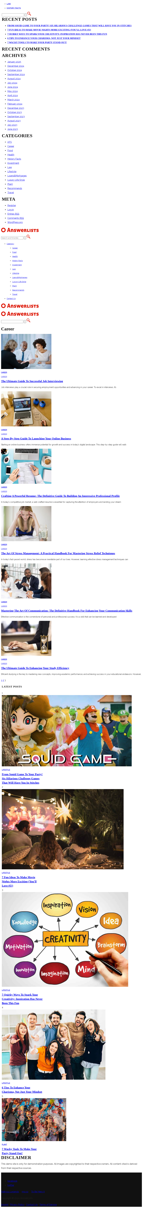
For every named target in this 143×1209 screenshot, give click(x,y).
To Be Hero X (38, 1191)
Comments (15, 218)
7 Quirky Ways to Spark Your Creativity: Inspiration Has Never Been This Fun (57, 34)
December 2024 (15, 66)
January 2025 (14, 61)
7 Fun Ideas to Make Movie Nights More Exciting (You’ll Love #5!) (49, 30)
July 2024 (12, 83)
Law (9, 4)
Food (10, 150)
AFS (9, 142)
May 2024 (12, 91)
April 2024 (12, 95)
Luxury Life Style (16, 180)
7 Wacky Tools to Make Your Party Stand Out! (37, 42)
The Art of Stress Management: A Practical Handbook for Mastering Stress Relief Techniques (58, 553)
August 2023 (14, 120)
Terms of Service (48, 1204)
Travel (10, 192)
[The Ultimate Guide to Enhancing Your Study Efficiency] (26, 655)
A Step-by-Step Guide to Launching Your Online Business (36, 438)
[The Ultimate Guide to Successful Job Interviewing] (26, 368)
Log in (10, 209)
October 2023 (14, 112)
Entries (13, 214)
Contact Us (11, 298)
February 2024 (14, 104)
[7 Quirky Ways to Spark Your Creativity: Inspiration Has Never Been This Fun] (65, 986)
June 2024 (12, 87)
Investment (13, 163)
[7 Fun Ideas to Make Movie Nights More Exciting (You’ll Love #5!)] (63, 868)
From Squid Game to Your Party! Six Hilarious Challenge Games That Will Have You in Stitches (69, 25)
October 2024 (14, 70)
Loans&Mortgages (17, 175)
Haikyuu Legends (10, 1191)
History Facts (14, 8)
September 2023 (16, 116)
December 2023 (15, 108)
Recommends (14, 188)
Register (11, 205)
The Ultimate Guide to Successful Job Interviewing (32, 381)
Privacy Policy (17, 1204)
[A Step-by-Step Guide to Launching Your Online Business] (26, 425)
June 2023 (12, 129)
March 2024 (13, 99)
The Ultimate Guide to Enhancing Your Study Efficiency (35, 668)
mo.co (25, 1191)
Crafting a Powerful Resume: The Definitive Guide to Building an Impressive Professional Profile (60, 495)
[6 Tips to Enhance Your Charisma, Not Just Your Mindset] (53, 1079)
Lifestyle (11, 171)
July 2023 (12, 125)
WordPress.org (15, 222)
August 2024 (14, 78)
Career (10, 146)
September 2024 (16, 74)
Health (10, 154)
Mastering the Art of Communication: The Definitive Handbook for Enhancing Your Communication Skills (66, 610)
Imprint (4, 1204)
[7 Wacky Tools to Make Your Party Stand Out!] (34, 1140)
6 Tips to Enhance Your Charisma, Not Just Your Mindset (44, 38)
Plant (10, 184)
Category (10, 244)
